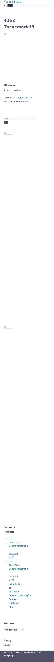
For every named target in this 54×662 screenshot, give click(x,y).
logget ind (23, 97)
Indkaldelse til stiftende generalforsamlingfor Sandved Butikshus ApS (20, 595)
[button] (5, 5)
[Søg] (6, 122)
